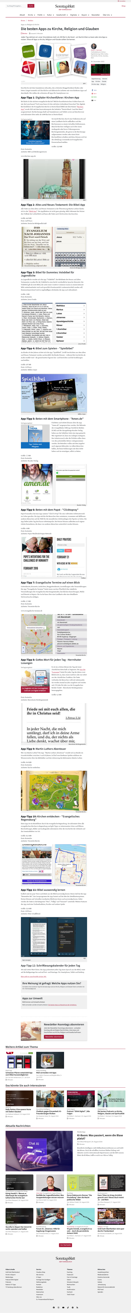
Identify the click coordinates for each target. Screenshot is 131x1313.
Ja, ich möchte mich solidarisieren (73, 664)
